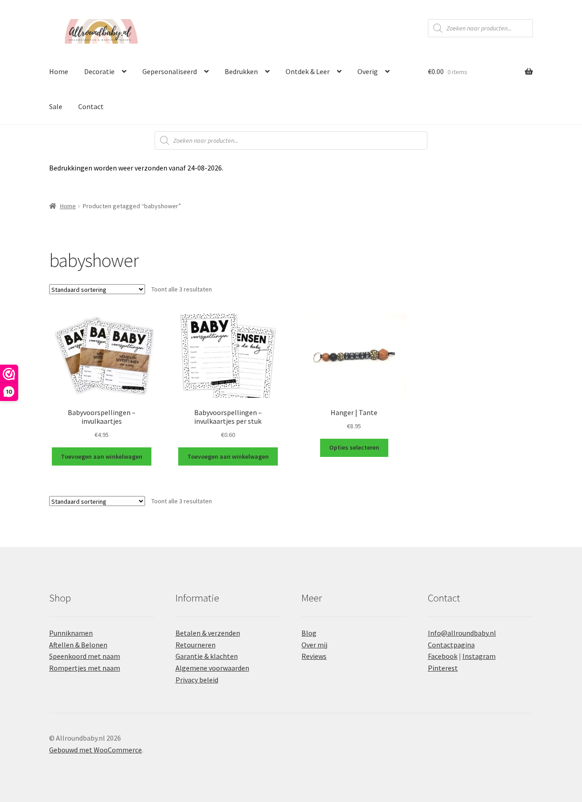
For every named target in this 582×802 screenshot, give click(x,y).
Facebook (442, 656)
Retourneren (196, 644)
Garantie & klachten (207, 656)
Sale (55, 106)
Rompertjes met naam (84, 667)
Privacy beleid (197, 679)
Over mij (314, 644)
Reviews (313, 656)
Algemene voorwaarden (212, 667)
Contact (91, 106)
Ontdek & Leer (308, 71)
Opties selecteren (354, 447)
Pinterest (443, 667)
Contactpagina (451, 644)
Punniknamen (71, 632)
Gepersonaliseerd (169, 71)
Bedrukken (241, 71)
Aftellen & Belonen (78, 644)
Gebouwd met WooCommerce (95, 749)
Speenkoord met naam (84, 656)
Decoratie (99, 71)
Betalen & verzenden (208, 632)
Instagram (479, 656)
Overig (367, 71)
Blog (308, 632)
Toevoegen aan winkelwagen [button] (101, 456)
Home (58, 71)
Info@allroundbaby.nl (462, 632)
